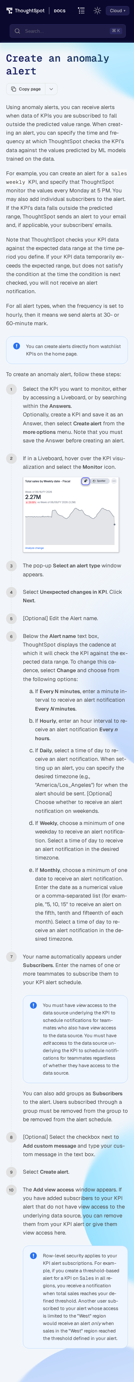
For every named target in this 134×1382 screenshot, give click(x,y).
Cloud (116, 11)
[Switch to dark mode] (97, 10)
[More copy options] (51, 89)
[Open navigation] (81, 11)
